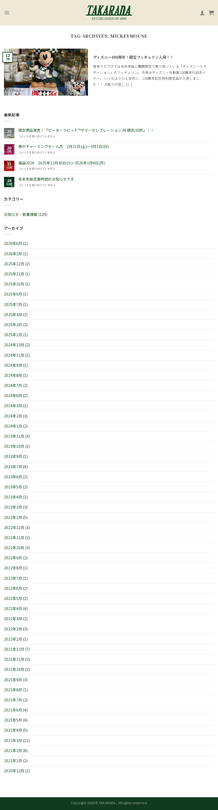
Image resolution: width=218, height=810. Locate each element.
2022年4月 (13, 608)
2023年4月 (13, 497)
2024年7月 (13, 385)
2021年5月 (13, 720)
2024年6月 (13, 395)
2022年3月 (13, 618)
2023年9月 (13, 456)
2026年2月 (13, 253)
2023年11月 (14, 436)
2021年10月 (14, 669)
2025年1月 (13, 334)
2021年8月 (13, 689)
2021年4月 (13, 730)
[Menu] (7, 13)
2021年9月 (13, 679)
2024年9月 (13, 365)
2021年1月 (13, 760)
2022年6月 (13, 588)
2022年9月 (13, 557)
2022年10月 (14, 547)
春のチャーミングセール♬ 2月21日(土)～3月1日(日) (63, 146)
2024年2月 (13, 416)
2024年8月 (13, 375)
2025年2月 (13, 324)
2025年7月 (13, 304)
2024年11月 (14, 355)
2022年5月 (13, 598)
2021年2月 (13, 750)
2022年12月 (14, 527)
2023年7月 (13, 466)
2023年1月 (13, 517)
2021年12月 (14, 649)
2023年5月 (13, 486)
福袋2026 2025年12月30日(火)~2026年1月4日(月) (61, 163)
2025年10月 (14, 284)
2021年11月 (14, 659)
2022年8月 (13, 567)
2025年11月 (14, 273)
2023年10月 (14, 446)
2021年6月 (13, 710)
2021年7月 (13, 699)
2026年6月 (13, 243)
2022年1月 (13, 639)
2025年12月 (14, 263)
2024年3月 (13, 405)
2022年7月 (13, 578)
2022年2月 (13, 629)
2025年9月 (13, 294)
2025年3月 (13, 314)
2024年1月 (13, 426)
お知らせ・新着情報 (20, 214)
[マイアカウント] (202, 13)
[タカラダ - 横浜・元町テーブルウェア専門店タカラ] (109, 12)
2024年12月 (14, 344)
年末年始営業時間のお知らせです (46, 179)
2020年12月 (14, 770)
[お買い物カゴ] (211, 13)
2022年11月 (14, 537)
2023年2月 (13, 507)
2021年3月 (13, 740)
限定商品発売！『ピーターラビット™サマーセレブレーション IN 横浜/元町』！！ (86, 130)
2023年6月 (13, 476)
